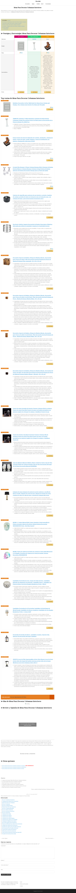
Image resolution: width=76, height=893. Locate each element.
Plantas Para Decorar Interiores (9, 807)
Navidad (38, 3)
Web (2, 869)
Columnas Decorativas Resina (8, 818)
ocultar (9, 20)
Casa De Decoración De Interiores (9, 829)
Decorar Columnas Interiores (8, 800)
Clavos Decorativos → (49, 838)
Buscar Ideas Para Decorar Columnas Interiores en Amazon (13, 765)
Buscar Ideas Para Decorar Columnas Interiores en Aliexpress (14, 767)
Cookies (21, 886)
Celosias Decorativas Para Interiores (9, 825)
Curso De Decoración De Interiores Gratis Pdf (11, 832)
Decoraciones (48, 3)
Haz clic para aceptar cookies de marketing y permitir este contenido (28, 724)
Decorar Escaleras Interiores (8, 811)
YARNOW (34, 39)
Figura (33, 3)
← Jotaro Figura (4, 838)
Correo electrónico (5, 865)
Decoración (27, 3)
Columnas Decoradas (6, 814)
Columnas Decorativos (7, 815)
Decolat (38, 1)
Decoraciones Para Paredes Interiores (10, 828)
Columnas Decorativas (6, 817)
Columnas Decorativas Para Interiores (10, 801)
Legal (21, 882)
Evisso (47, 39)
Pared (42, 3)
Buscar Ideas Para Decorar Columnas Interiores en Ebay (13, 768)
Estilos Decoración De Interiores (9, 831)
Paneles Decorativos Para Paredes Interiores (11, 826)
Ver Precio (22, 92)
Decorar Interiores (6, 812)
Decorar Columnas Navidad (8, 808)
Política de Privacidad (24, 884)
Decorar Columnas (6, 804)
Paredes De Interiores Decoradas (9, 833)
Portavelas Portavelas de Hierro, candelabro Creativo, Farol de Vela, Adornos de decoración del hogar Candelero (31, 635)
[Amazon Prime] (21, 52)
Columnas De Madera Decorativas (9, 821)
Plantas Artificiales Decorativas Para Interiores (12, 824)
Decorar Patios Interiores (7, 809)
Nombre (3, 860)
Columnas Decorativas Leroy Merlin (9, 819)
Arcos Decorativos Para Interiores (9, 822)
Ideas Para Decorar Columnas (8, 802)
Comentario (3, 845)
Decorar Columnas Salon (7, 805)
